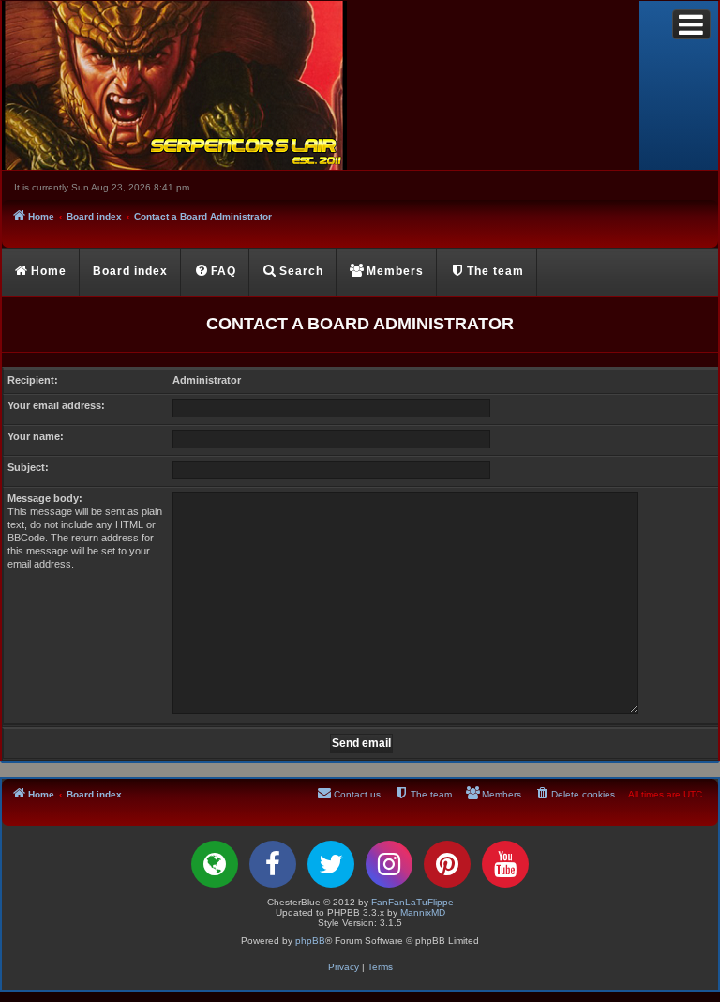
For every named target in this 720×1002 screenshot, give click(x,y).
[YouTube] (505, 864)
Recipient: (33, 380)
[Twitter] (331, 864)
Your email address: (56, 405)
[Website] (214, 864)
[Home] (320, 85)
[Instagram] (389, 864)
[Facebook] (272, 864)
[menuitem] (215, 272)
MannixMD (422, 912)
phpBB (310, 940)
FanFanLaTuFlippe (412, 902)
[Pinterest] (447, 864)
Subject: (28, 467)
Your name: (36, 436)
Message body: (45, 498)
